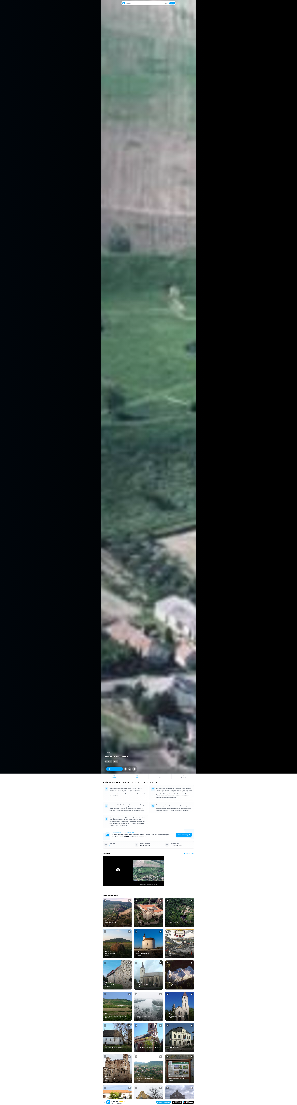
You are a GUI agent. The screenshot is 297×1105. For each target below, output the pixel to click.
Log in (172, 3)
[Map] (129, 769)
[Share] (134, 769)
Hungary (108, 752)
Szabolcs (111, 846)
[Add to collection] (125, 769)
